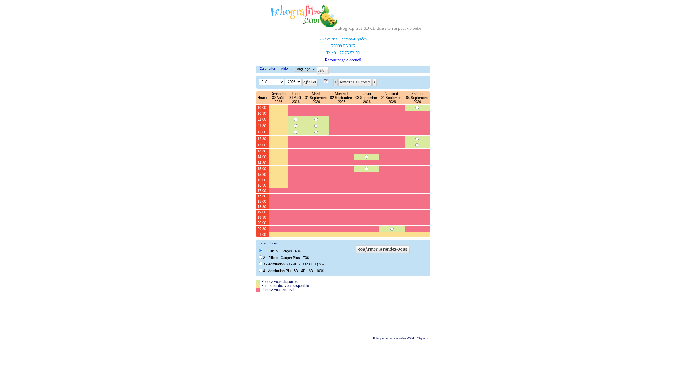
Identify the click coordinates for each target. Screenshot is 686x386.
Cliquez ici (423, 338)
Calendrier (267, 68)
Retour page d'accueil (343, 60)
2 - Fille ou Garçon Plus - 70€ (286, 258)
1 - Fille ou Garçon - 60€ (282, 251)
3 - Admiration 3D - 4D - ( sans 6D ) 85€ (294, 264)
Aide (284, 68)
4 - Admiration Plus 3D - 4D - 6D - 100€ (293, 271)
